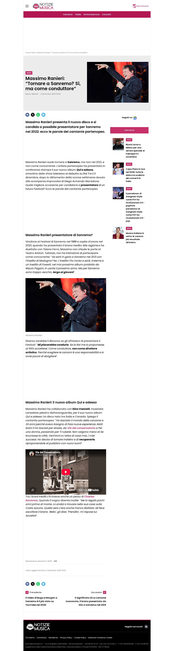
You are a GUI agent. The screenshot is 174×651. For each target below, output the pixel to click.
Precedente (36, 592)
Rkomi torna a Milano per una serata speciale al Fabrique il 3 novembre (135, 150)
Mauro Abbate (31, 94)
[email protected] (76, 644)
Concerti (106, 14)
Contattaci (41, 637)
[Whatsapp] (38, 115)
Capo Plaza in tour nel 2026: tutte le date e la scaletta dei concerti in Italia (135, 175)
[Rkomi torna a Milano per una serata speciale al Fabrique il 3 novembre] (118, 148)
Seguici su (127, 117)
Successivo (96, 592)
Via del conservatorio (81, 428)
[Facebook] (27, 115)
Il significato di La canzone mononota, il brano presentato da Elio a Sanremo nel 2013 (86, 601)
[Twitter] (33, 115)
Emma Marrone (91, 14)
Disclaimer (53, 637)
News (34, 52)
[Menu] (28, 6)
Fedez (78, 14)
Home (27, 52)
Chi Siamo (30, 637)
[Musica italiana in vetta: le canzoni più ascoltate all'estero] (118, 236)
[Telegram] (43, 115)
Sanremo (68, 14)
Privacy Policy (66, 637)
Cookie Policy (80, 637)
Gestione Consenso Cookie (100, 637)
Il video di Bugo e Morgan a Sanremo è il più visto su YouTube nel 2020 (41, 601)
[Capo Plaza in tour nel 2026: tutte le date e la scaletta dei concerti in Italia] (118, 173)
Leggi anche (129, 130)
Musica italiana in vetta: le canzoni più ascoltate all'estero (135, 238)
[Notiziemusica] (43, 6)
